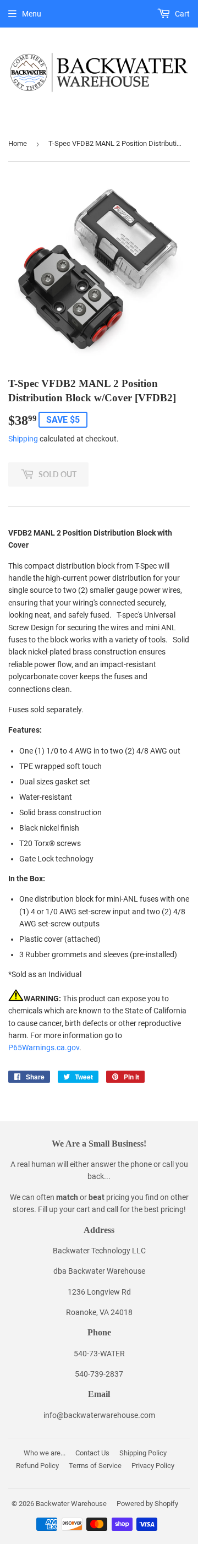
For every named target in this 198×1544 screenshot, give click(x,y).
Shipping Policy (143, 1453)
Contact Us (92, 1453)
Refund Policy (37, 1465)
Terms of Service (95, 1465)
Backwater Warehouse (71, 1503)
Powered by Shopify (147, 1503)
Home (17, 143)
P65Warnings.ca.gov (43, 1047)
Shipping (23, 438)
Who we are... (44, 1453)
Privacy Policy (152, 1465)
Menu (31, 13)
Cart (181, 13)
